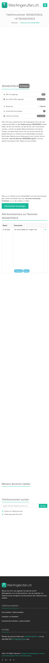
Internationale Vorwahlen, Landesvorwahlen (16, 621)
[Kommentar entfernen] (45, 229)
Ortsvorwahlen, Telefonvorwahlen (12, 612)
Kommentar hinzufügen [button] (15, 205)
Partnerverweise (26, 656)
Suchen (43, 506)
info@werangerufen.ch (31, 636)
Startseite (14, 23)
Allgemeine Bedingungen (30, 653)
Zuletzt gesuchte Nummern (13, 514)
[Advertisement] (24, 56)
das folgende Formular (19, 639)
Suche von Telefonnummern (13, 511)
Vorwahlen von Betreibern (10, 616)
